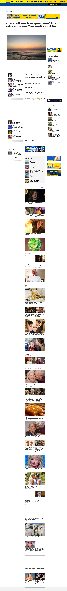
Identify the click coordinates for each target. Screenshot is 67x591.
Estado (27, 1)
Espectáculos (52, 1)
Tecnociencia (62, 1)
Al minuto (13, 4)
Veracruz (17, 1)
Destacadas (22, 4)
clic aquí (37, 98)
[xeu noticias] (8, 1)
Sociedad (57, 1)
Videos (29, 4)
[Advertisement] (15, 108)
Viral (26, 4)
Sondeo (36, 4)
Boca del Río (22, 1)
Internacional (36, 1)
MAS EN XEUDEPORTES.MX (17, 140)
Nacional (31, 1)
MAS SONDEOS (18, 160)
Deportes (42, 1)
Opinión (32, 4)
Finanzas (17, 4)
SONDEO (11, 149)
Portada (13, 1)
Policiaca (46, 1)
